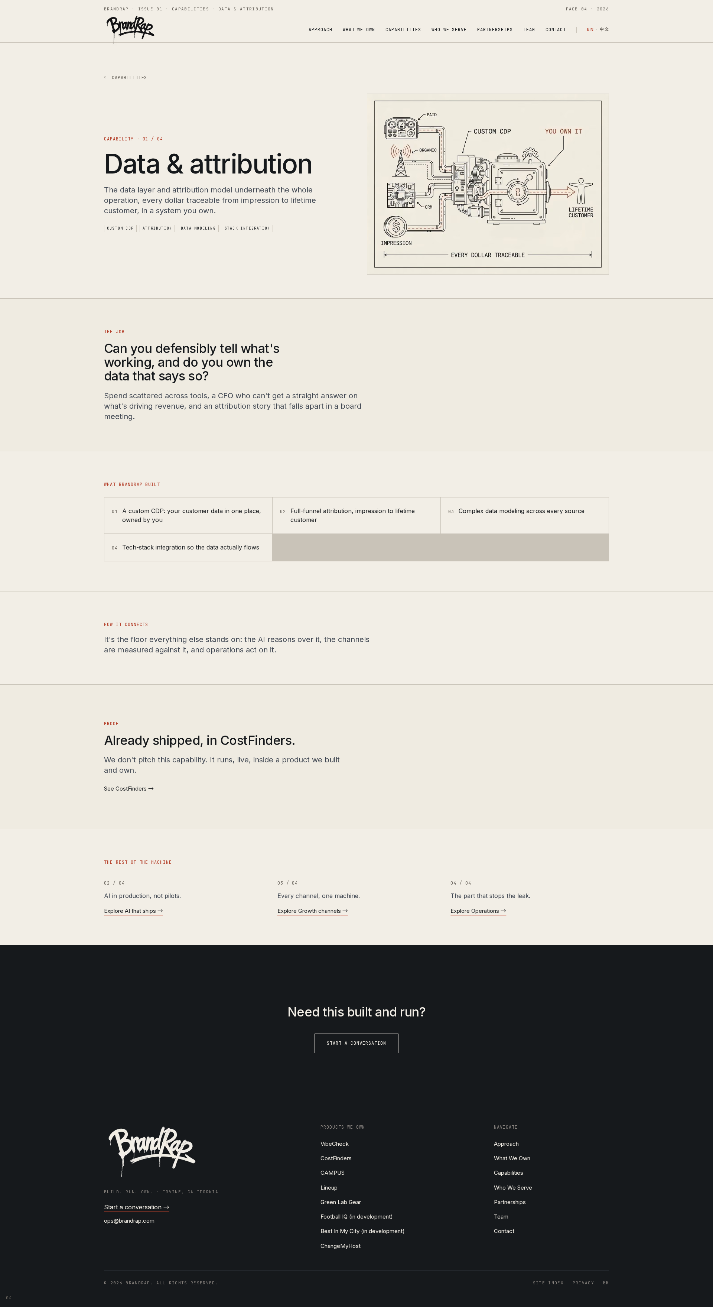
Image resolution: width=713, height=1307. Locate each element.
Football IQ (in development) (356, 1216)
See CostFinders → (129, 788)
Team (529, 30)
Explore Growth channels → (312, 910)
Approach (320, 30)
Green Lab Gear (340, 1202)
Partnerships (495, 30)
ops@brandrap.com (129, 1220)
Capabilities (403, 30)
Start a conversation (356, 1043)
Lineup (329, 1187)
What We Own (359, 30)
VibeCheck (334, 1143)
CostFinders (336, 1158)
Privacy (583, 1282)
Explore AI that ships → (133, 910)
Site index (548, 1282)
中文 (604, 29)
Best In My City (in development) (362, 1231)
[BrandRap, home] (130, 29)
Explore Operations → (478, 910)
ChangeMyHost (340, 1245)
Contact (556, 30)
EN (590, 29)
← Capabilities (125, 78)
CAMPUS (332, 1172)
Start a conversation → (136, 1207)
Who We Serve (449, 30)
